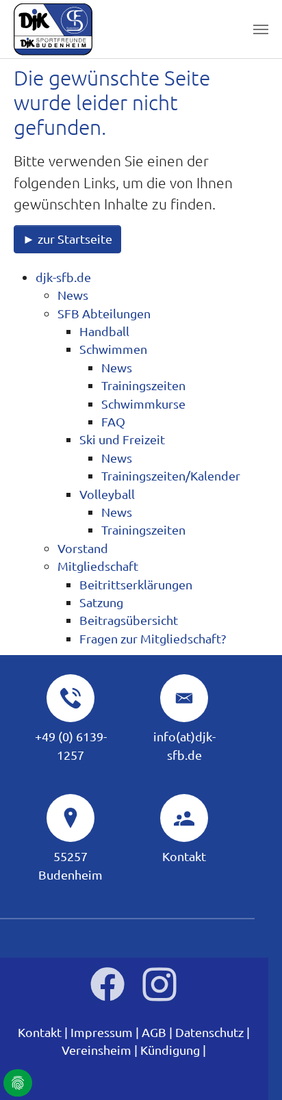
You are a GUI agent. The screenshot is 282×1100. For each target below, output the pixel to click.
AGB (154, 1032)
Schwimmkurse (143, 403)
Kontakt (184, 856)
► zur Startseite (67, 238)
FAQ (113, 421)
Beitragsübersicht (128, 620)
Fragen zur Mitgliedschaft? (152, 638)
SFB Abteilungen (104, 313)
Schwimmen (113, 349)
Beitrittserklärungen (135, 584)
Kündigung (170, 1050)
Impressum (101, 1032)
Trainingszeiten (143, 385)
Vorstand (82, 548)
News (72, 294)
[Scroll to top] (250, 1068)
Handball (104, 331)
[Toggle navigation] (260, 29)
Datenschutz (209, 1032)
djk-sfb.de (63, 277)
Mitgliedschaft (97, 566)
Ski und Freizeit (122, 439)
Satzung (101, 602)
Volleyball (107, 494)
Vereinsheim (96, 1050)
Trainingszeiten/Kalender (170, 475)
